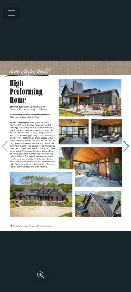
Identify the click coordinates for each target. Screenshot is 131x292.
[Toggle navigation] (11, 13)
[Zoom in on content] (41, 275)
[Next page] (126, 146)
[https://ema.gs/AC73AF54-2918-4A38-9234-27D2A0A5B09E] (46, 226)
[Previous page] (5, 146)
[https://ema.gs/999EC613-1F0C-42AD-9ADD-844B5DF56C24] (35, 109)
